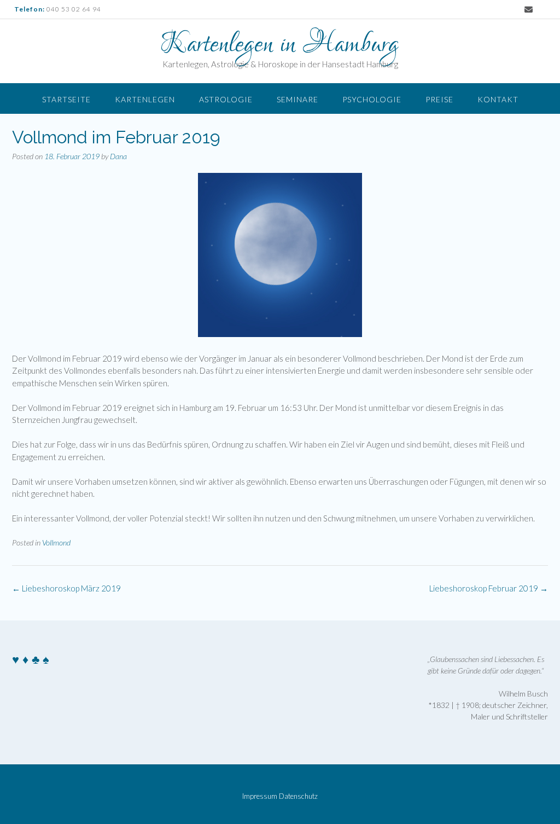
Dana (118, 156)
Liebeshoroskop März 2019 (66, 588)
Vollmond (56, 542)
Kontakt (497, 99)
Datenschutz (298, 796)
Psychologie (371, 99)
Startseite (66, 99)
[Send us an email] (528, 9)
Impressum (259, 796)
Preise (439, 99)
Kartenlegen (145, 99)
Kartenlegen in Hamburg (280, 45)
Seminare (297, 99)
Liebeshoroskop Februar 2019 (488, 588)
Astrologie (226, 99)
